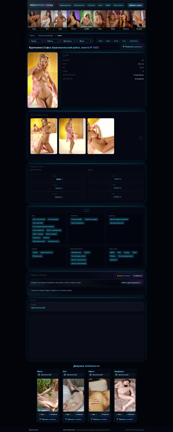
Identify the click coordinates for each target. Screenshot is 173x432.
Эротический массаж (116, 223)
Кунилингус (36, 238)
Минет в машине (51, 234)
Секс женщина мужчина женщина (43, 226)
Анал (100, 5)
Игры (119, 252)
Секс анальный (53, 219)
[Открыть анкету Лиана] (99, 395)
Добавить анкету (135, 5)
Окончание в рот (53, 241)
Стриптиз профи (77, 219)
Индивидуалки (65, 5)
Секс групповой (38, 223)
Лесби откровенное (77, 223)
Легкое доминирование (126, 256)
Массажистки (79, 5)
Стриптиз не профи (91, 219)
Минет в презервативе (54, 230)
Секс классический (39, 219)
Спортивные (139, 75)
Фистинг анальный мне (79, 260)
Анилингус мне (76, 252)
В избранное (138, 276)
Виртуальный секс (46, 252)
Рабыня (112, 256)
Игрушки (46, 238)
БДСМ (108, 5)
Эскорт (35, 252)
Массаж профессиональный (119, 219)
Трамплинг (113, 260)
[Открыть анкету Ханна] (47, 395)
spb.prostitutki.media (69, 430)
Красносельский (38, 307)
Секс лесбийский (38, 230)
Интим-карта (118, 5)
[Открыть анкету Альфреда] (125, 395)
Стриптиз (91, 5)
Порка (134, 252)
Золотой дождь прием (78, 256)
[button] (140, 137)
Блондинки (139, 79)
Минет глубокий (38, 234)
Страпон (86, 252)
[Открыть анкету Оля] (73, 395)
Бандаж (126, 252)
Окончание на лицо (39, 241)
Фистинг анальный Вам (79, 263)
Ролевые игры (37, 256)
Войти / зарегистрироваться (131, 283)
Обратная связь (33, 430)
